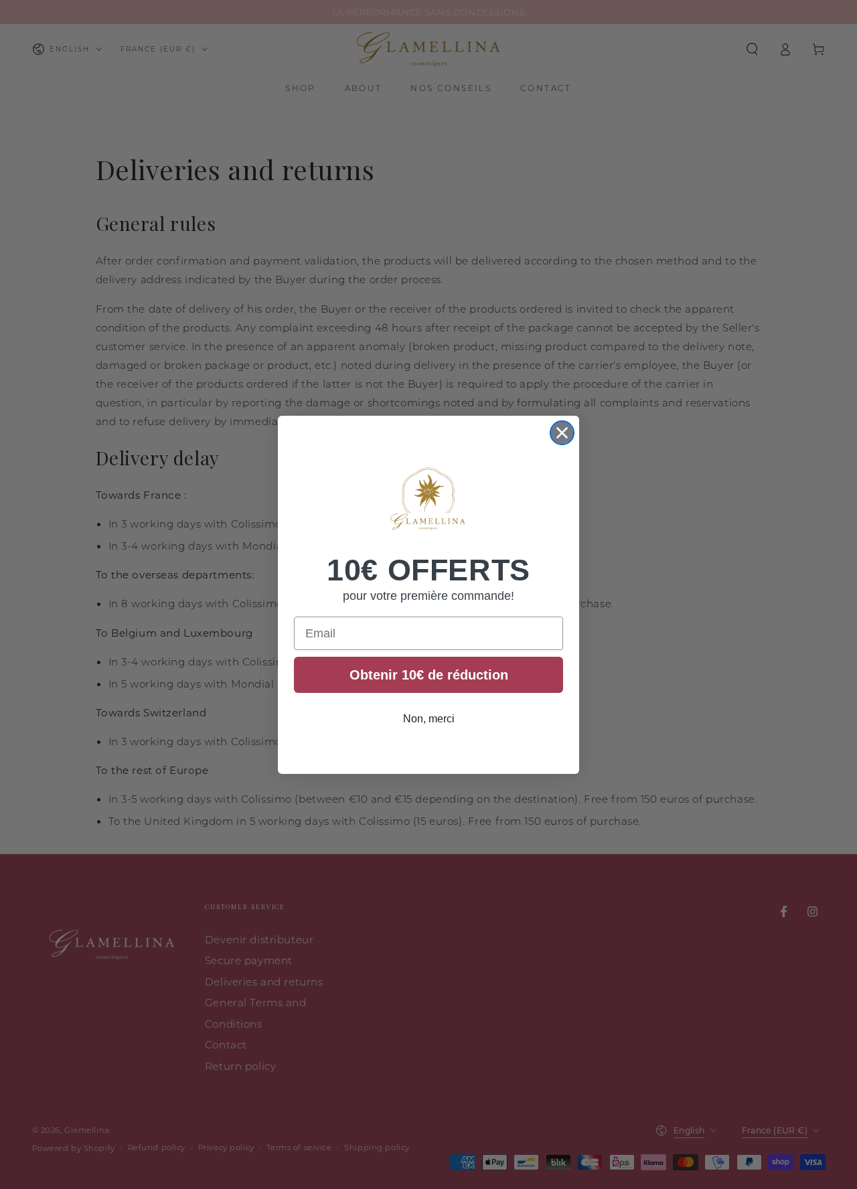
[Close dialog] (562, 433)
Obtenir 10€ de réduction (428, 674)
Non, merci (429, 718)
